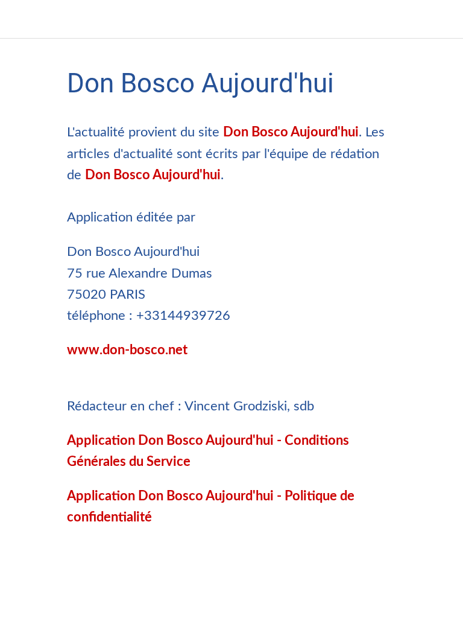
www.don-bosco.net (127, 350)
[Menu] (19, 19)
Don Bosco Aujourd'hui (291, 132)
